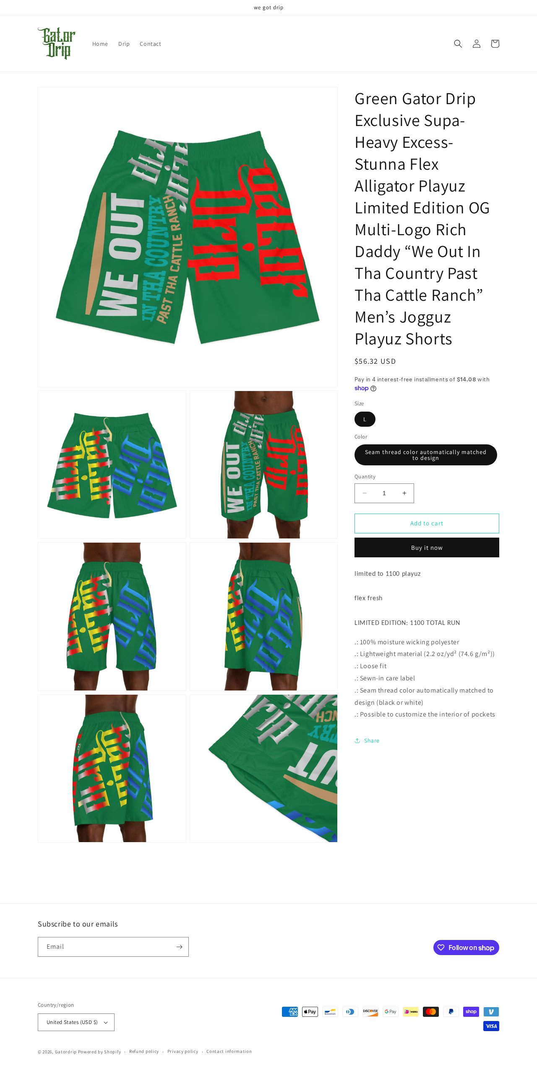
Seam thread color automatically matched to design (426, 455)
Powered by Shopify (99, 1052)
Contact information (229, 1051)
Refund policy (144, 1051)
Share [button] (372, 740)
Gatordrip (66, 1052)
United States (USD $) (72, 1022)
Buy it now (427, 547)
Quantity (365, 476)
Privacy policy (182, 1051)
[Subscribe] (179, 947)
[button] (458, 43)
